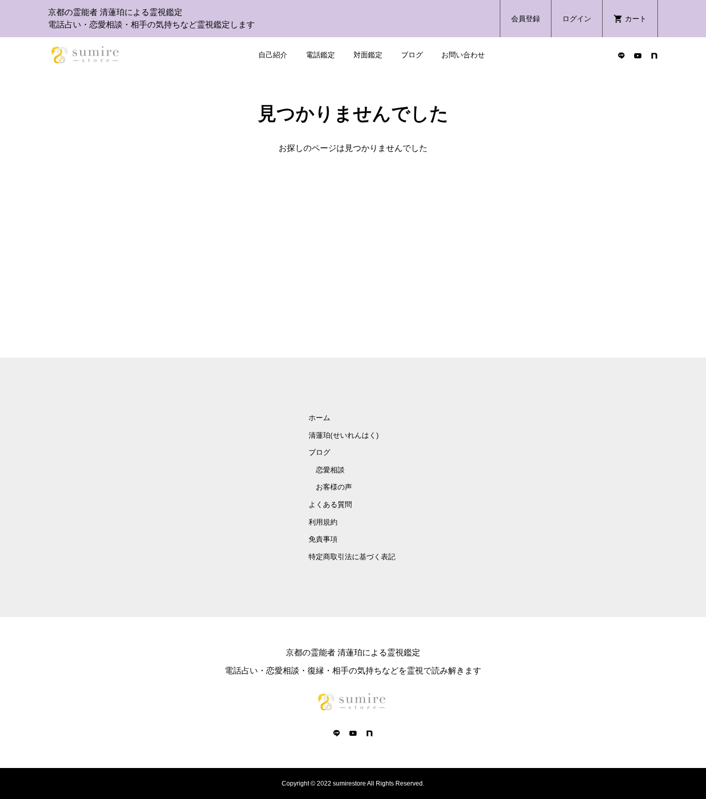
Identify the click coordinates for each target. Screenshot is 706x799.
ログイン (576, 18)
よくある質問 (330, 504)
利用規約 (323, 522)
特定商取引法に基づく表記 (352, 556)
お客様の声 (334, 487)
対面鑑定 (368, 55)
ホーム (319, 417)
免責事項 (323, 539)
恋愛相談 (330, 470)
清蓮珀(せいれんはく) (344, 435)
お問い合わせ (463, 55)
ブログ (412, 55)
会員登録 (525, 18)
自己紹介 (272, 55)
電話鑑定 (320, 55)
